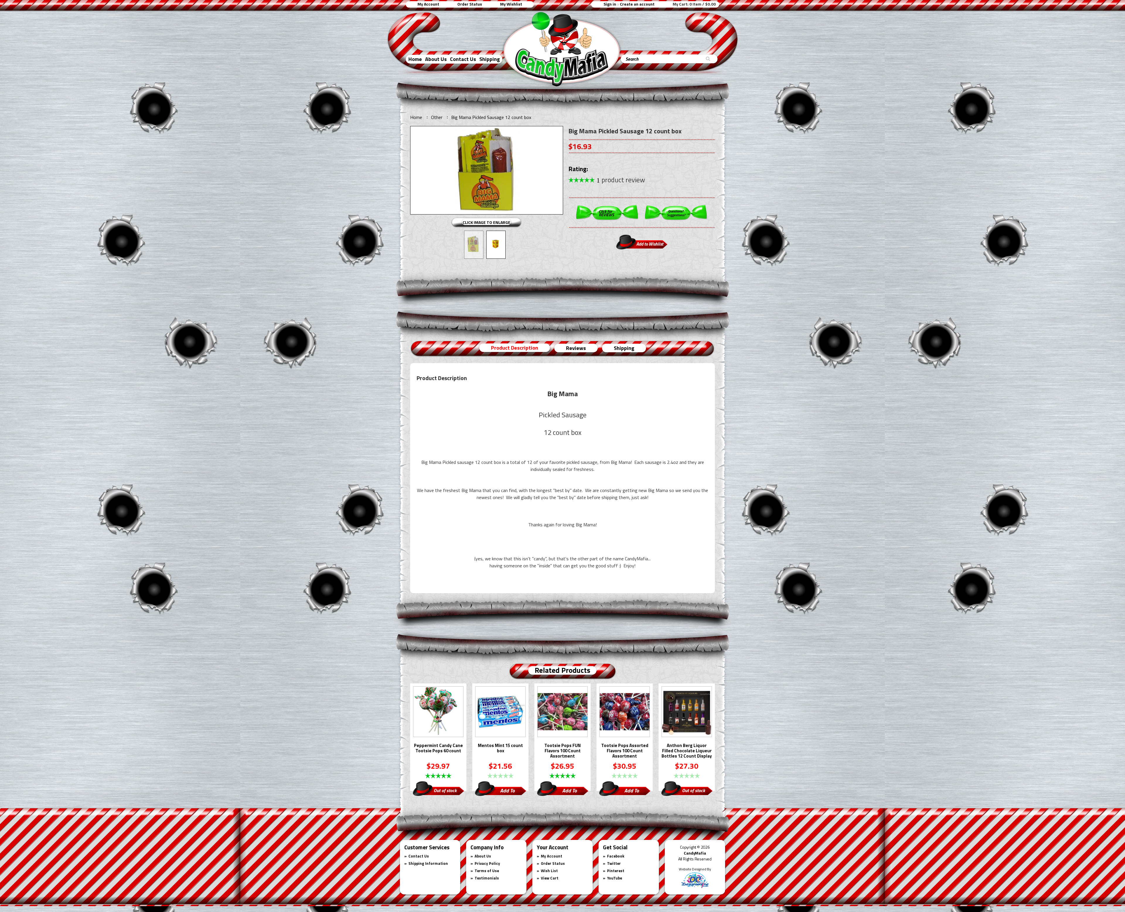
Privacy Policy (487, 863)
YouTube (614, 878)
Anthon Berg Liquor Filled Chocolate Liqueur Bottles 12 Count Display (687, 751)
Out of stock (445, 790)
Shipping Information (428, 863)
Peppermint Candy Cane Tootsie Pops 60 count (438, 748)
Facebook (615, 856)
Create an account (637, 4)
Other (436, 117)
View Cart (549, 878)
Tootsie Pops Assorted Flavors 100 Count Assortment (624, 751)
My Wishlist (511, 4)
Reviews (576, 348)
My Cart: (694, 4)
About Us (436, 59)
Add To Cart (507, 791)
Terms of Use (487, 871)
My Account (428, 4)
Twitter (614, 863)
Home (415, 59)
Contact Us (463, 59)
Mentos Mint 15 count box (500, 748)
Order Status (469, 4)
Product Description (514, 348)
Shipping (489, 59)
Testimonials (487, 878)
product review (620, 180)
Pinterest (615, 871)
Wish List (549, 871)
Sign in (610, 4)
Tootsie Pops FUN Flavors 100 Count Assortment (562, 751)
